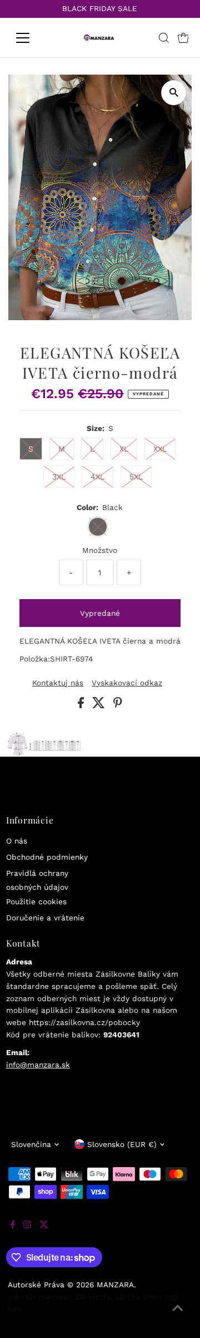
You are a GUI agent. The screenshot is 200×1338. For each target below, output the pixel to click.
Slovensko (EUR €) (122, 1144)
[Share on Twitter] (100, 705)
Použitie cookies (36, 901)
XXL (160, 448)
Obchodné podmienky (47, 856)
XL (123, 448)
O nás (16, 840)
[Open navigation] (29, 38)
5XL (136, 476)
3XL (59, 476)
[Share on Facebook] (82, 705)
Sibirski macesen (40, 1296)
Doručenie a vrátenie (45, 917)
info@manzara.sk (38, 1064)
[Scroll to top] (178, 1316)
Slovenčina (31, 1144)
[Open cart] (183, 37)
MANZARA (115, 1284)
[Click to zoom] (173, 92)
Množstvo (99, 550)
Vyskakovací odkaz (127, 683)
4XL (97, 476)
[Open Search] (164, 38)
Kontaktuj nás (57, 683)
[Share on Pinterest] (117, 705)
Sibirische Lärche (108, 1296)
